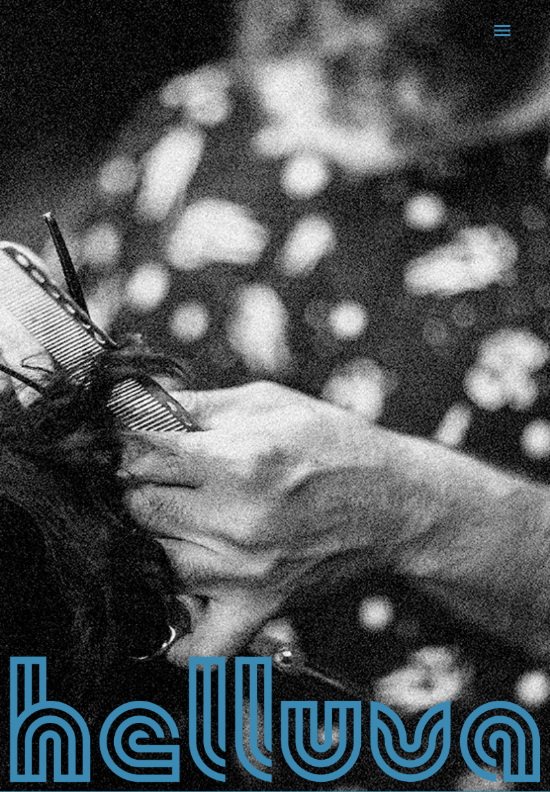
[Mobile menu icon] (502, 30)
